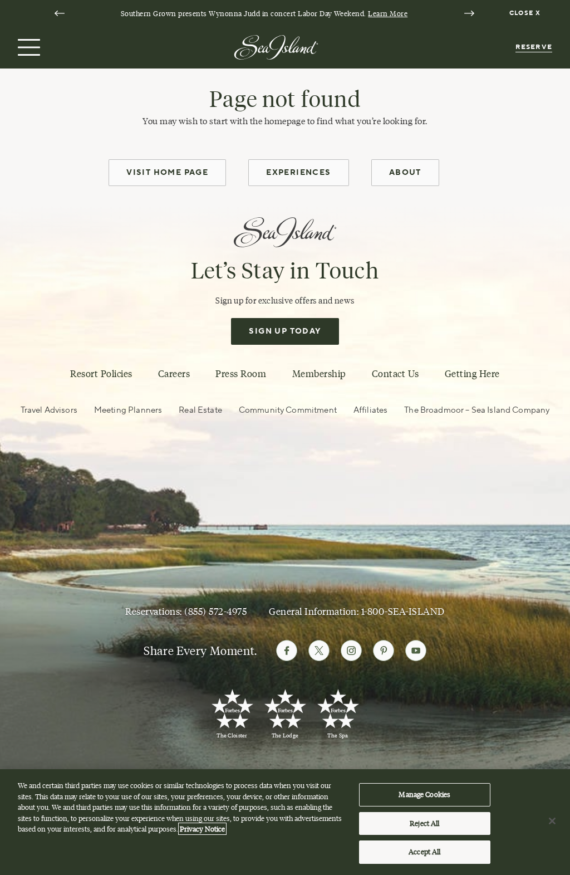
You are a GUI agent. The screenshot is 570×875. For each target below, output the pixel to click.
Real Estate (200, 410)
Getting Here (472, 373)
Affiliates (370, 410)
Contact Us (395, 373)
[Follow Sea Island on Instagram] (351, 650)
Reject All (424, 823)
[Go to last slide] (59, 13)
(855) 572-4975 (215, 611)
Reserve (533, 47)
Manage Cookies (424, 794)
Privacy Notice (202, 828)
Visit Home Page (167, 173)
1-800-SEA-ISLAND (403, 611)
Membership (319, 373)
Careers (174, 373)
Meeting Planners (128, 410)
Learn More (387, 13)
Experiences (298, 173)
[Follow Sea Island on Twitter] (319, 650)
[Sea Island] (276, 46)
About (405, 173)
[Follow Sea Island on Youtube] (415, 650)
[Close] (552, 821)
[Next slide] (469, 13)
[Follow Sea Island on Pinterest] (383, 650)
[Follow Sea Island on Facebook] (286, 650)
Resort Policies (101, 373)
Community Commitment (288, 410)
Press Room (240, 373)
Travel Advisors (49, 410)
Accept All (424, 851)
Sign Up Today (285, 331)
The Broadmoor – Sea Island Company (476, 410)
